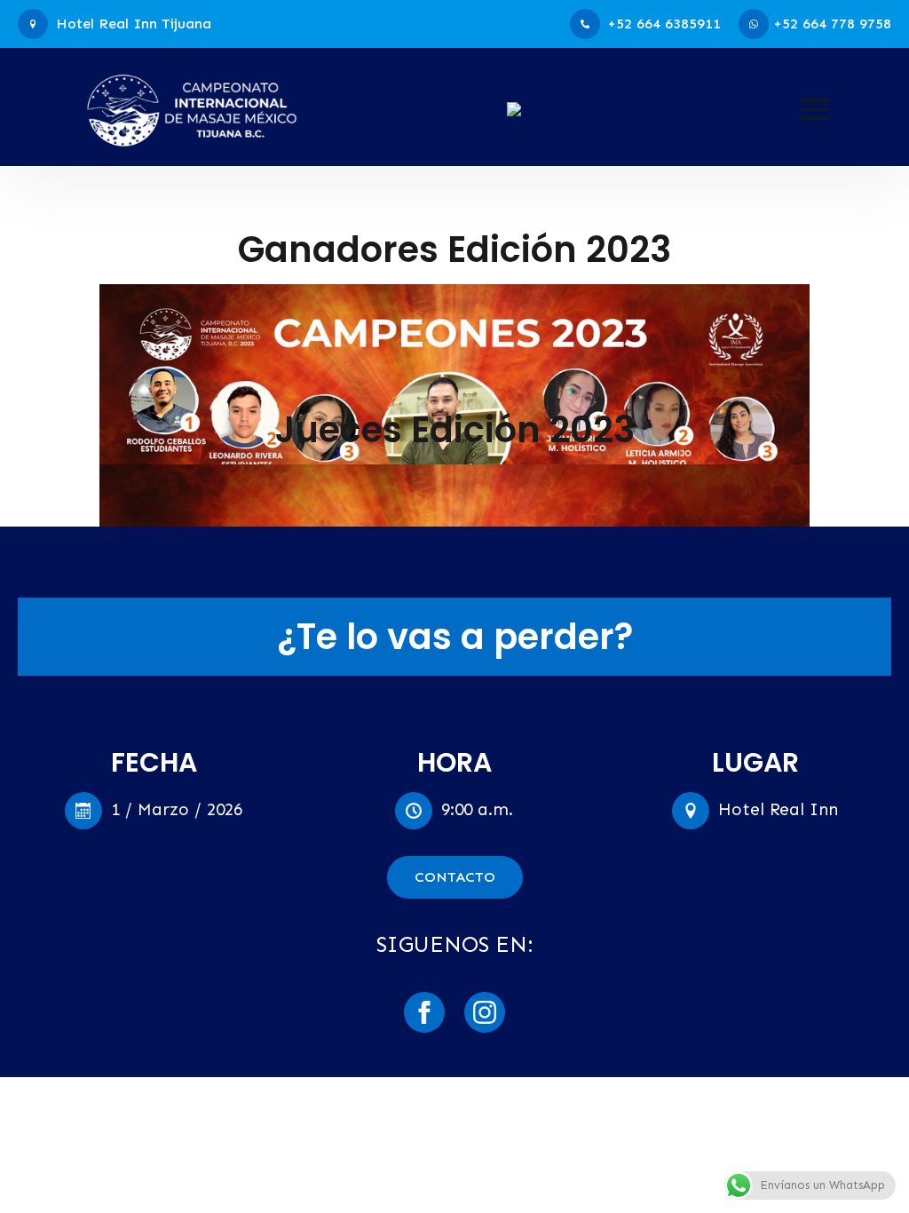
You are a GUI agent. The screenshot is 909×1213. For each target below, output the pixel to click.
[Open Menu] (815, 109)
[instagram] (484, 1012)
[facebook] (424, 1012)
